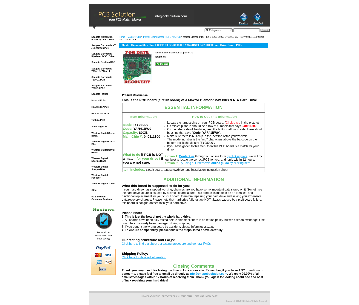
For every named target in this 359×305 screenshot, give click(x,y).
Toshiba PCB (98, 120)
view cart (211, 296)
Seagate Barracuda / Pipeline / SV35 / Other (103, 55)
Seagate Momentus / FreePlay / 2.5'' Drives (103, 38)
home (145, 296)
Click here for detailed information (144, 257)
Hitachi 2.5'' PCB (100, 113)
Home (122, 37)
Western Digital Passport (99, 176)
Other (94, 190)
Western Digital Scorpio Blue (99, 168)
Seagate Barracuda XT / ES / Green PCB (103, 46)
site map (199, 296)
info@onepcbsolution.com (208, 273)
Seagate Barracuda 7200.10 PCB (101, 86)
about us (154, 296)
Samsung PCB (99, 126)
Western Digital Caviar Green (103, 151)
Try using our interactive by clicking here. (215, 163)
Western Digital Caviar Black (103, 134)
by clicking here (237, 156)
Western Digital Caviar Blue (103, 142)
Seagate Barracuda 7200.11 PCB (101, 78)
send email (187, 296)
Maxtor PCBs (134, 37)
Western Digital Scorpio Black (99, 159)
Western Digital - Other (103, 183)
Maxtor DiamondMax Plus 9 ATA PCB (162, 37)
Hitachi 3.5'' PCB (100, 107)
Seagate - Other (99, 94)
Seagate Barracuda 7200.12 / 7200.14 (101, 70)
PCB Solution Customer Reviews (101, 198)
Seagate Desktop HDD (103, 62)
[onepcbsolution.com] (135, 17)
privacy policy (170, 296)
